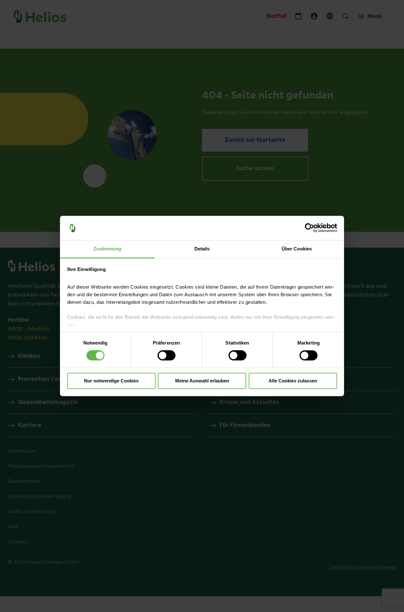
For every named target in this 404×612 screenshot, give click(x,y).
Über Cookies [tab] (297, 248)
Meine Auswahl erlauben (202, 380)
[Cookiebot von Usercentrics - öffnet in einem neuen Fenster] (309, 228)
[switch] (166, 356)
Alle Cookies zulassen (293, 380)
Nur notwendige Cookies (111, 380)
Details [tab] (202, 248)
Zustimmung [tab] (107, 248)
